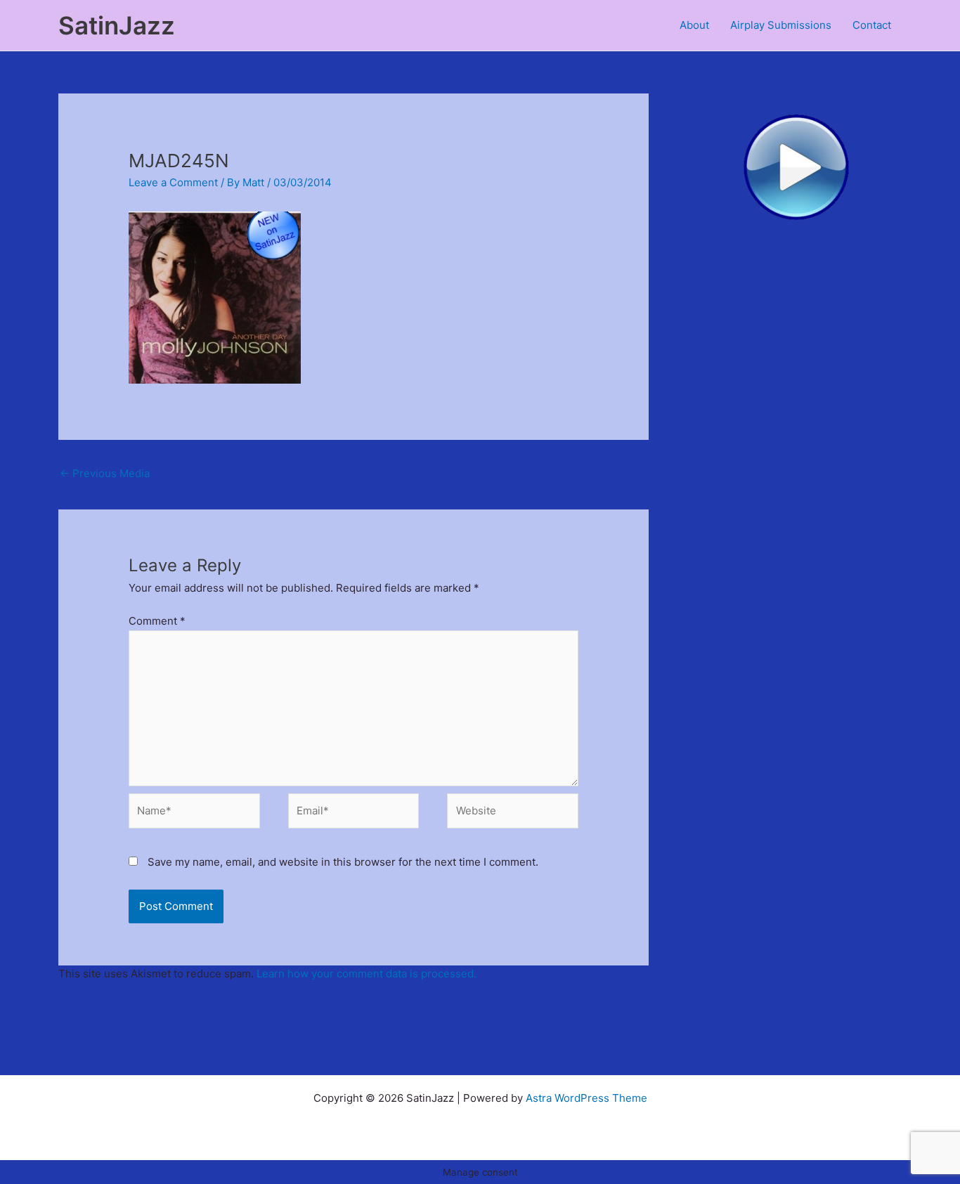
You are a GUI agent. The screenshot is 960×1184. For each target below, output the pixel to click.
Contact (871, 25)
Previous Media (105, 473)
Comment (157, 620)
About (694, 25)
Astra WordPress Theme (586, 1098)
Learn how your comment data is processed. (366, 973)
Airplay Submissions (780, 25)
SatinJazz (116, 25)
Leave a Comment (173, 182)
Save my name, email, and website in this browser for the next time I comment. (343, 862)
